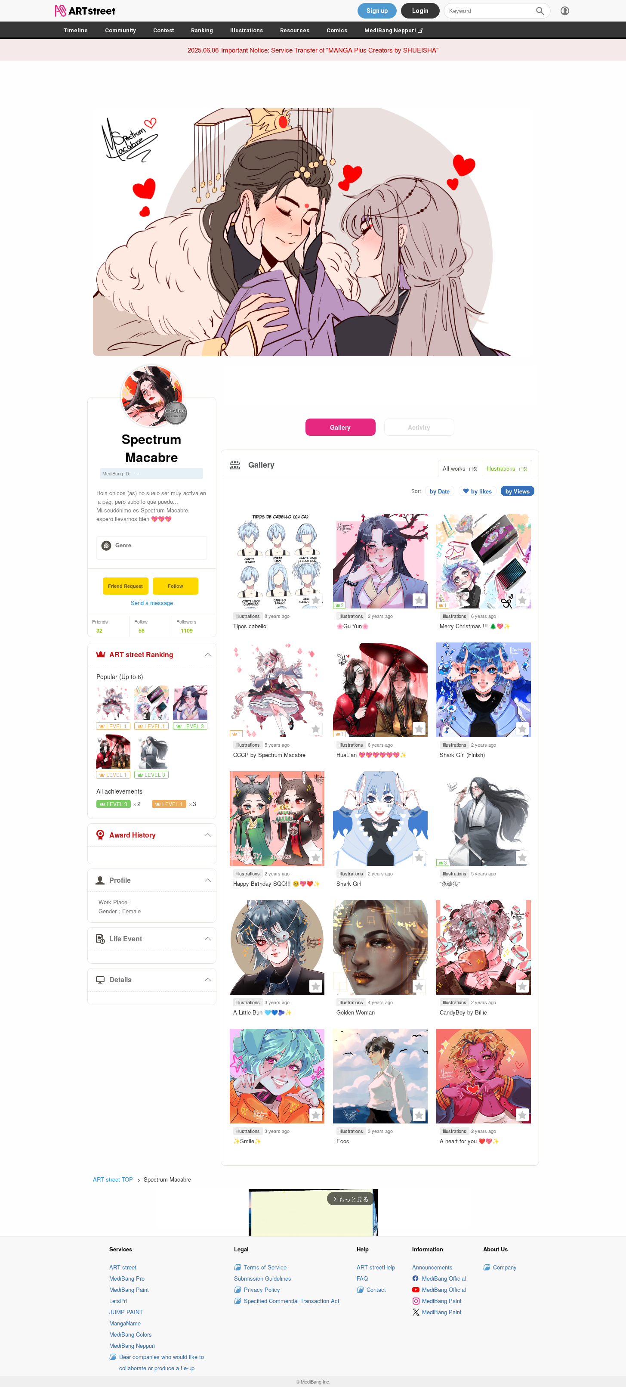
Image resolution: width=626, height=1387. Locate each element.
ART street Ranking (141, 654)
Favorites (315, 599)
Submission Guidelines (262, 1278)
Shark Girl (348, 883)
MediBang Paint (129, 1289)
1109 (187, 630)
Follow (175, 586)
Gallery (340, 427)
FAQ (362, 1278)
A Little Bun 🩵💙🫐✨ (262, 1012)
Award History (132, 835)
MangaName (125, 1323)
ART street (122, 1267)
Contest (163, 30)
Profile (120, 880)
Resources (294, 30)
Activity (419, 427)
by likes (481, 491)
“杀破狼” (450, 883)
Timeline (76, 30)
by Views (518, 491)
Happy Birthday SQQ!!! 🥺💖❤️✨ (276, 883)
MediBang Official (444, 1278)
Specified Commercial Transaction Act (291, 1301)
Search (540, 11)
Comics (337, 30)
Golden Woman (355, 1012)
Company (505, 1267)
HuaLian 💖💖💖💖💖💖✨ (371, 755)
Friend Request (125, 586)
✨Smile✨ (247, 1141)
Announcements (432, 1267)
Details (120, 979)
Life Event (125, 938)
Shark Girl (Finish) (462, 755)
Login (420, 10)
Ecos (342, 1141)
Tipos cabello (249, 626)
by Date (440, 491)
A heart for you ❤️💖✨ (469, 1141)
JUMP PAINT (126, 1312)
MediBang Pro (127, 1278)
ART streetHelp (376, 1267)
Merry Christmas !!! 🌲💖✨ (475, 626)
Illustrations (246, 30)
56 (142, 630)
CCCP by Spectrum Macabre (269, 755)
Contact (376, 1289)
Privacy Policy (262, 1289)
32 (99, 630)
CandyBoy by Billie (463, 1012)
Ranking (202, 30)
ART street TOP (113, 1179)
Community (120, 30)
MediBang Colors (130, 1334)
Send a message (152, 603)
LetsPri (118, 1301)
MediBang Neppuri (397, 30)
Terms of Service (265, 1267)
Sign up (377, 10)
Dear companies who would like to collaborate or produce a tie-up (161, 1362)
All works (460, 468)
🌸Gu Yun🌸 (352, 626)
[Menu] (565, 10)
